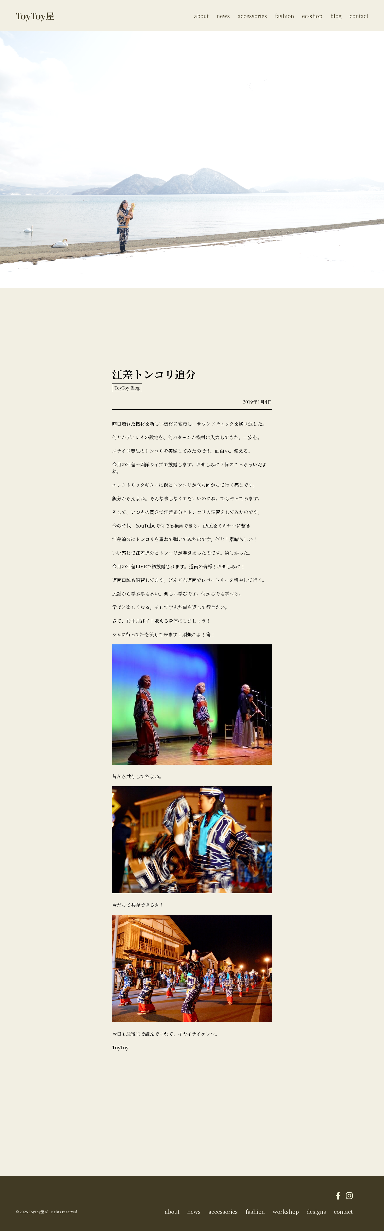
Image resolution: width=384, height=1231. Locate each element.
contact (359, 16)
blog (336, 16)
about (201, 16)
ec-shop (312, 16)
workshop (286, 1211)
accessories (252, 16)
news (223, 16)
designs (316, 1211)
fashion (284, 16)
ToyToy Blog (127, 388)
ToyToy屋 (35, 16)
